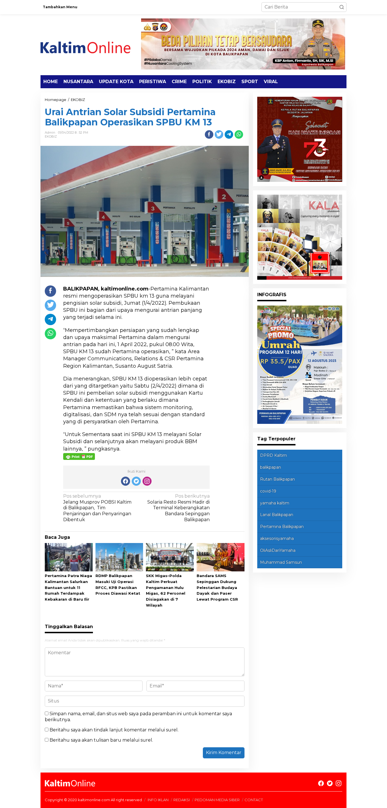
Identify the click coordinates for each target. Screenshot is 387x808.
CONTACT (253, 800)
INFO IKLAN (158, 800)
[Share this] (209, 134)
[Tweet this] (219, 134)
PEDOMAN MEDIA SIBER (217, 800)
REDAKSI (181, 800)
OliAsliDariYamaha (277, 550)
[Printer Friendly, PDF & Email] (79, 456)
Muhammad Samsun (281, 562)
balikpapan (270, 467)
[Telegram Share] (229, 134)
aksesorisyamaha (277, 538)
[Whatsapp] (239, 134)
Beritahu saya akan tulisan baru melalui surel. (101, 740)
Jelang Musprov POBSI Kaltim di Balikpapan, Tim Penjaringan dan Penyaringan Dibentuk (97, 507)
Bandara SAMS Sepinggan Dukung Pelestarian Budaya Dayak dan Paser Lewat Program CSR (217, 587)
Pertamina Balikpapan (282, 526)
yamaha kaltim (274, 503)
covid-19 (268, 491)
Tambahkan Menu (60, 7)
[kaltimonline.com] (90, 44)
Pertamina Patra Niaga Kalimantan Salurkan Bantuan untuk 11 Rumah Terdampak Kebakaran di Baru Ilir (68, 587)
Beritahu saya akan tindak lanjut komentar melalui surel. (114, 730)
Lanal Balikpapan (276, 514)
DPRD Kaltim (273, 455)
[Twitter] (136, 481)
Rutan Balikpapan (277, 479)
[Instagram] (147, 481)
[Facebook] (125, 481)
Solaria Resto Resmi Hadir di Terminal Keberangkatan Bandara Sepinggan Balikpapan (178, 507)
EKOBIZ (51, 136)
